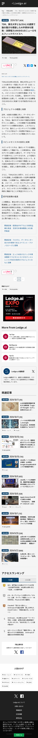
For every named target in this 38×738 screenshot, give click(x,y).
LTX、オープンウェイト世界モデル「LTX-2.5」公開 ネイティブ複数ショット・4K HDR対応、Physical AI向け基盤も (21, 597)
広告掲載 (19, 714)
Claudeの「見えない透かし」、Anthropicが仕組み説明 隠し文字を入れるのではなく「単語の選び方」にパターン (21, 608)
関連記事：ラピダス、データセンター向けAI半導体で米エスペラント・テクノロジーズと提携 (18, 243)
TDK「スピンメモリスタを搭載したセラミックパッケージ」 (16, 76)
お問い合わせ (19, 706)
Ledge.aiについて (19, 702)
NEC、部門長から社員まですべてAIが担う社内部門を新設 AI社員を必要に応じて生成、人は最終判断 (21, 587)
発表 (32, 90)
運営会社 (19, 718)
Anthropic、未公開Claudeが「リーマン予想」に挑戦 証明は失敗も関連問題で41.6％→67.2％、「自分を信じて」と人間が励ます (21, 621)
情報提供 (19, 710)
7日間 (10, 580)
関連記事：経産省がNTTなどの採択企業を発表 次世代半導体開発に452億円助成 (18, 228)
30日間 (27, 580)
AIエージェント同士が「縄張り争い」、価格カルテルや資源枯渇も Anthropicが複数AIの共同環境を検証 (21, 632)
